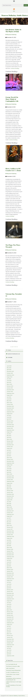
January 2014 (10, 591)
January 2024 (10, 404)
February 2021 (10, 459)
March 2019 (9, 488)
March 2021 (9, 457)
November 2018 (10, 496)
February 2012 (10, 615)
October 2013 (10, 597)
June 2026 (9, 365)
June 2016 (9, 542)
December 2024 (10, 389)
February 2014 (10, 589)
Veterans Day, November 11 (14, 295)
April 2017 (9, 523)
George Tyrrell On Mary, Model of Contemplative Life (12, 99)
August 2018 (9, 499)
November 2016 (10, 532)
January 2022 (10, 442)
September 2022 (10, 430)
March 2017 (9, 525)
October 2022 (10, 428)
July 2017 (9, 518)
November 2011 (10, 619)
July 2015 (9, 560)
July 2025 (9, 378)
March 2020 (9, 474)
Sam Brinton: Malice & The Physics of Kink (13, 30)
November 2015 (10, 554)
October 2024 (10, 391)
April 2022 (9, 437)
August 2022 (9, 431)
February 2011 (10, 635)
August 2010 (9, 646)
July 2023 (9, 415)
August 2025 (9, 376)
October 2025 (10, 373)
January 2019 (10, 492)
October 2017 (10, 512)
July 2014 (9, 582)
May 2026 (9, 367)
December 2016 (10, 531)
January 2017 (10, 529)
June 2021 (9, 452)
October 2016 (10, 534)
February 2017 (10, 527)
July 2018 (9, 501)
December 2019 (10, 476)
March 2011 (9, 633)
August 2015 (9, 558)
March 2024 (9, 402)
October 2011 (10, 620)
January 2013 (10, 613)
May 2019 (9, 485)
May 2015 (9, 564)
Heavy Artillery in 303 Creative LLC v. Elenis (13, 169)
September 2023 (10, 411)
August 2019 (9, 483)
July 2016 (9, 540)
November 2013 (10, 595)
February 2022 (10, 441)
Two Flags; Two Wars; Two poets (13, 246)
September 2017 (10, 514)
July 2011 (9, 626)
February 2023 (10, 420)
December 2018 (10, 494)
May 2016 (9, 543)
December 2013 (10, 593)
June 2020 (9, 468)
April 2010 (9, 653)
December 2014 (10, 573)
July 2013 (9, 602)
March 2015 (9, 567)
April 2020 (9, 472)
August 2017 (9, 516)
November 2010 (10, 641)
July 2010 (9, 648)
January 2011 (9, 637)
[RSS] (14, 9)
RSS (14, 11)
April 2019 (9, 486)
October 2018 (10, 497)
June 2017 (9, 520)
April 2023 (9, 419)
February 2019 (10, 490)
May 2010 (9, 652)
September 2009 (10, 655)
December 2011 (10, 617)
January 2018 (10, 508)
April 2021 (9, 455)
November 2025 (10, 371)
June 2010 (9, 650)
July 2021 (9, 450)
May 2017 (9, 521)
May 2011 (9, 630)
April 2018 (9, 505)
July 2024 (9, 397)
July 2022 (9, 433)
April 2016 (9, 545)
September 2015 (10, 556)
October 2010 (10, 642)
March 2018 (9, 507)
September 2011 (10, 622)
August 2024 (9, 395)
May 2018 (9, 503)
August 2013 (9, 600)
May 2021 (9, 453)
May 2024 (9, 400)
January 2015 (10, 571)
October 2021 (10, 446)
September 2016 (10, 536)
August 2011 (9, 624)
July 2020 (9, 466)
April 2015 (9, 565)
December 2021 (10, 444)
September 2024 (10, 393)
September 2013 (10, 598)
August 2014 (9, 580)
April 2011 (9, 631)
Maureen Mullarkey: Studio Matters (14, 15)
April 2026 (9, 369)
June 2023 (9, 417)
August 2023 (9, 413)
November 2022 (10, 426)
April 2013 (9, 608)
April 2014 (9, 587)
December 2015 (10, 553)
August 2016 (9, 538)
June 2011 (9, 628)
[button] (14, 1)
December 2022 (10, 424)
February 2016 (10, 549)
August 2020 (9, 464)
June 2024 (9, 398)
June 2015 (9, 562)
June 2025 (9, 380)
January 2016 (10, 551)
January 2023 (10, 422)
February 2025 (10, 386)
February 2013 (10, 611)
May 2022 (9, 435)
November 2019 (10, 477)
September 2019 (10, 481)
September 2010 (10, 644)
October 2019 (10, 479)
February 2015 (10, 569)
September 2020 (10, 463)
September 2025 (10, 375)
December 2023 (10, 406)
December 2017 (10, 510)
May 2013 (9, 606)
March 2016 (9, 547)
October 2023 (10, 409)
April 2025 (9, 382)
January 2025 (10, 387)
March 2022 (9, 439)
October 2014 (10, 576)
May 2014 (9, 586)
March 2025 (9, 384)
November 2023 (10, 408)
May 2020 (9, 470)
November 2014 (10, 575)
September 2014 (10, 578)
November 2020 (10, 461)
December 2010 (10, 639)
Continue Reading (15, 68)
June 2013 (9, 604)
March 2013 (9, 609)
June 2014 (9, 584)
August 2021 (9, 448)
